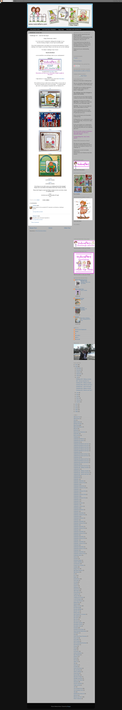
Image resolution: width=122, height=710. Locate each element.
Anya (75, 420)
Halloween (76, 587)
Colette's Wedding (78, 561)
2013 (76, 366)
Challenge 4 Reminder (79, 526)
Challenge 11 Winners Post (80, 491)
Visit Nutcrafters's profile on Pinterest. (82, 70)
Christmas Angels (77, 560)
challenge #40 (77, 475)
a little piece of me (79, 298)
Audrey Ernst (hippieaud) (80, 329)
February (78, 400)
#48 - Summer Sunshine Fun (82, 381)
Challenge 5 (76, 529)
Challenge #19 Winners (79, 438)
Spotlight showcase (78, 678)
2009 (76, 409)
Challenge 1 (76, 479)
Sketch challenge (77, 671)
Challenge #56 (77, 477)
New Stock (76, 617)
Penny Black (76, 639)
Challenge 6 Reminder (79, 536)
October (78, 371)
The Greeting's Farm (78, 690)
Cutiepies (76, 567)
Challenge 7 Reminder (79, 541)
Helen (50, 129)
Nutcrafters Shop (77, 626)
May (77, 394)
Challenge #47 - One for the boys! (83, 386)
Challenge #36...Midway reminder (81, 467)
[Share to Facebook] (47, 200)
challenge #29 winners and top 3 (81, 453)
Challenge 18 (77, 507)
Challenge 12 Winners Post (80, 494)
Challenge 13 (77, 496)
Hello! (82, 299)
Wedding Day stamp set (79, 693)
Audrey (50, 153)
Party (75, 634)
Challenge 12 (77, 492)
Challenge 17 (77, 504)
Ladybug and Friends (78, 597)
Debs (50, 110)
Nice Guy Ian (76, 621)
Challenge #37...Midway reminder (81, 470)
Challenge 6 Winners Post (79, 538)
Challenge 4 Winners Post (79, 528)
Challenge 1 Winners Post (79, 482)
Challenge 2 (76, 511)
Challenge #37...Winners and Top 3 (82, 472)
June (77, 392)
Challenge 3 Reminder (79, 521)
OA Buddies (76, 632)
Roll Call (75, 659)
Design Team (77, 568)
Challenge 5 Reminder (79, 531)
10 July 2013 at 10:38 (38, 211)
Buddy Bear (76, 433)
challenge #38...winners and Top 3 (81, 474)
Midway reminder (77, 605)
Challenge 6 (76, 534)
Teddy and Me (77, 685)
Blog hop (76, 428)
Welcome (76, 695)
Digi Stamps (76, 572)
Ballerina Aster (77, 421)
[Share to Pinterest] (48, 200)
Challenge (76, 437)
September (79, 373)
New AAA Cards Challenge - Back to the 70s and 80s (85, 282)
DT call (75, 575)
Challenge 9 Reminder (79, 551)
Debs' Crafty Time (79, 289)
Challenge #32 (77, 457)
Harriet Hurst (76, 588)
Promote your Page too (78, 60)
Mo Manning (76, 607)
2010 (76, 407)
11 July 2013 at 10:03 (37, 219)
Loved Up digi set (77, 599)
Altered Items (77, 418)
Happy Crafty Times (80, 307)
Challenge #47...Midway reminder (83, 382)
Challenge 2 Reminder (79, 513)
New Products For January (80, 614)
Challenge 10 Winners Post (80, 487)
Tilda (75, 691)
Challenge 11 (77, 489)
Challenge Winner (78, 555)
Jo (50, 88)
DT (74, 573)
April (77, 396)
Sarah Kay (76, 664)
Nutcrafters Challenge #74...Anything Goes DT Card (86, 319)
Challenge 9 (76, 550)
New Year (76, 619)
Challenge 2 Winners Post (79, 514)
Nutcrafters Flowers (78, 624)
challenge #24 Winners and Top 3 (81, 445)
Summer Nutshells (78, 683)
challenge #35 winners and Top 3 (81, 462)
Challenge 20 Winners (79, 518)
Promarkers (76, 651)
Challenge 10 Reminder (79, 486)
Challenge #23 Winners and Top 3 (81, 443)
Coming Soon (77, 563)
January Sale (77, 595)
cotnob (34, 205)
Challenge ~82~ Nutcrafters (84, 309)
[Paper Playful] (83, 75)
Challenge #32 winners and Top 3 (81, 459)
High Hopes (76, 590)
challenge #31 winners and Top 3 (81, 455)
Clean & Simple (84, 290)
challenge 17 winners (78, 506)
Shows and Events (78, 668)
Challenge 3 (76, 519)
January (78, 401)
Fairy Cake (76, 580)
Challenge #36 (77, 464)
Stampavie (76, 681)
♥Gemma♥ (77, 339)
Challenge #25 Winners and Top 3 (81, 447)
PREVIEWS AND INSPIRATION (73, 29)
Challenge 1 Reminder (79, 480)
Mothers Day (76, 612)
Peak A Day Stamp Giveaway (80, 636)
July (77, 377)
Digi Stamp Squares (78, 570)
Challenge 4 (76, 524)
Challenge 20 (77, 516)
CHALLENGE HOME (35, 29)
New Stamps (76, 615)
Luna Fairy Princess (78, 600)
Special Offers (77, 675)
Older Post (67, 228)
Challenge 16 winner (78, 502)
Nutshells (76, 627)
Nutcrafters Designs (78, 622)
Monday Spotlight (77, 609)
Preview (75, 646)
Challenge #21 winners (79, 440)
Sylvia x (77, 337)
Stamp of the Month (78, 680)
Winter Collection (77, 698)
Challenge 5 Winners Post (79, 533)
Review (75, 658)
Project (75, 649)
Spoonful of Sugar (78, 676)
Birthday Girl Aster (78, 423)
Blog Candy (61, 29)
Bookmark (76, 430)
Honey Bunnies (77, 592)
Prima (75, 648)
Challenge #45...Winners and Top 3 (84, 390)
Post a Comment (35, 222)
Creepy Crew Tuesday (79, 565)
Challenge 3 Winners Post (79, 523)
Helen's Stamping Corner (81, 279)
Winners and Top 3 (78, 696)
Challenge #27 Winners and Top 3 (81, 448)
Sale (75, 663)
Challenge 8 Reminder (79, 546)
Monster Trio (76, 610)
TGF (75, 686)
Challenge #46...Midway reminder (83, 388)
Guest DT (76, 585)
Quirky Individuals (78, 653)
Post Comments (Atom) (41, 230)
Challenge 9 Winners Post (79, 553)
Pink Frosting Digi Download (80, 642)
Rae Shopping (77, 654)
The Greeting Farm (78, 688)
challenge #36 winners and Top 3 (81, 465)
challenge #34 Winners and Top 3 (81, 460)
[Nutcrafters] (74, 59)
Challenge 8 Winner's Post (79, 548)
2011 (76, 406)
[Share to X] (46, 200)
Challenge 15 (77, 501)
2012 (76, 404)
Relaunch (76, 656)
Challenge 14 (77, 499)
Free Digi (76, 582)
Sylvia (50, 182)
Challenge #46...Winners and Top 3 (84, 384)
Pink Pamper (76, 644)
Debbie (76, 331)
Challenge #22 (77, 442)
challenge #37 (77, 469)
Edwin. (75, 577)
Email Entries (77, 578)
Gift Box (75, 583)
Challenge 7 (76, 540)
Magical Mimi (77, 602)
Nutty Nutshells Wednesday (80, 631)
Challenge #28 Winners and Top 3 (81, 450)
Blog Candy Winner (78, 426)
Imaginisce (76, 594)
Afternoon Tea (77, 416)
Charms (75, 556)
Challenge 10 (77, 484)
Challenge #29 (77, 452)
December (78, 368)
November (78, 370)
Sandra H (35, 216)
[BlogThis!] (44, 200)
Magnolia (76, 604)
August (78, 375)
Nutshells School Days (79, 629)
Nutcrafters (51, 71)
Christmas (76, 558)
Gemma (50, 178)
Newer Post (33, 228)
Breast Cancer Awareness (79, 432)
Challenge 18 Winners (79, 509)
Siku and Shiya (77, 669)
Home (50, 228)
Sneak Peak (76, 673)
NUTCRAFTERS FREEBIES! (49, 29)
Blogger (69, 706)
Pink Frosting (77, 641)
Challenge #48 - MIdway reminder (83, 379)
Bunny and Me (77, 435)
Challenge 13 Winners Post (80, 497)
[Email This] (43, 200)
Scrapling (76, 666)
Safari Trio (76, 661)
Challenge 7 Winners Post (79, 543)
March (77, 398)
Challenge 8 (76, 545)
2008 (76, 411)
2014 (76, 364)
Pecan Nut (76, 637)
